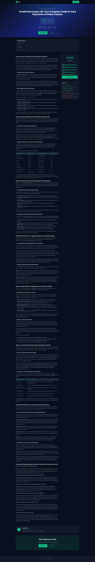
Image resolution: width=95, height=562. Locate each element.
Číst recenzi (52, 32)
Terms (47, 559)
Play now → (76, 1)
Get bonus (52, 545)
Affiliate (50, 559)
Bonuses (20, 45)
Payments (20, 47)
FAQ (19, 49)
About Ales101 (21, 43)
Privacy (44, 559)
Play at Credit (43, 32)
